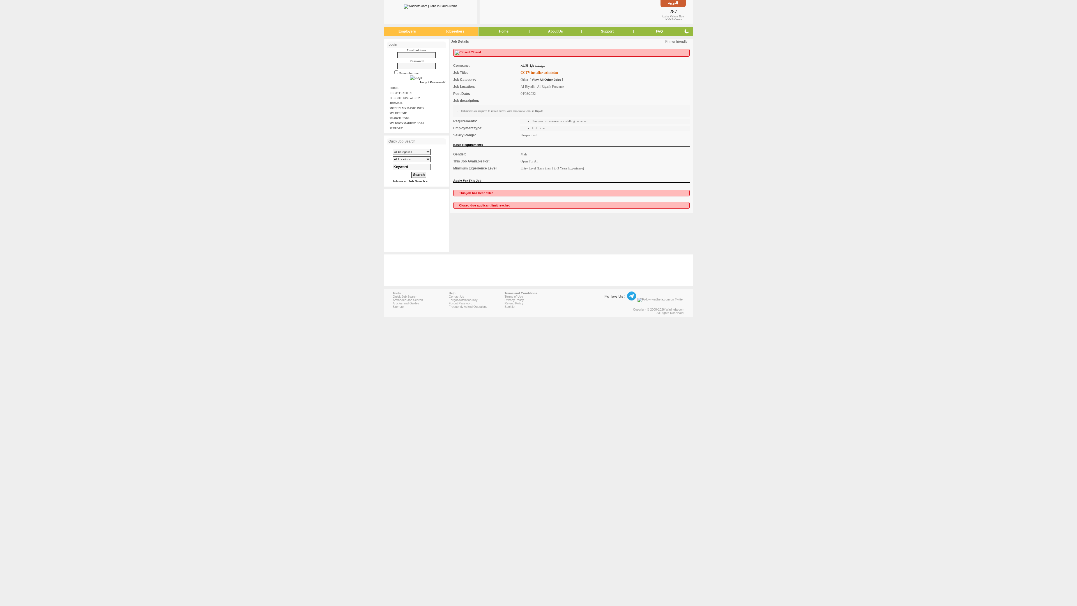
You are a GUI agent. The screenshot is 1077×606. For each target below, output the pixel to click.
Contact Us (456, 296)
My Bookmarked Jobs (407, 123)
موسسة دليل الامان (533, 65)
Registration (400, 93)
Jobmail (396, 103)
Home (503, 31)
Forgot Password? (432, 82)
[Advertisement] (570, 11)
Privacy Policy (514, 300)
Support (607, 31)
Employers (407, 31)
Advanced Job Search (408, 300)
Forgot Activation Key (463, 300)
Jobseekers (454, 31)
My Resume (398, 113)
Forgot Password (460, 303)
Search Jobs (399, 118)
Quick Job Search (405, 296)
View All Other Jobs (546, 79)
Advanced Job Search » (410, 181)
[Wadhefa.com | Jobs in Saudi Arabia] (430, 5)
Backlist (510, 306)
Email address (417, 50)
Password (417, 61)
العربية (673, 3)
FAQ (659, 31)
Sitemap (398, 306)
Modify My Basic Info (407, 108)
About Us (555, 31)
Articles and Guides (406, 303)
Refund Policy (514, 303)
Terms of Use (514, 296)
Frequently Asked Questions (468, 306)
